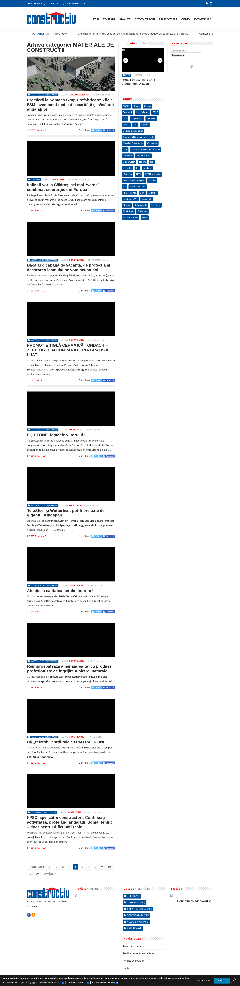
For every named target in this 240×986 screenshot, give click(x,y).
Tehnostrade (141, 205)
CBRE (155, 112)
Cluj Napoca (137, 118)
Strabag (126, 205)
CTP (125, 149)
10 (109, 866)
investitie (127, 168)
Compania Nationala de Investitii (138, 137)
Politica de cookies (133, 960)
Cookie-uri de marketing (103, 982)
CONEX (185, 19)
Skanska (153, 192)
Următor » (50, 873)
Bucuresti (127, 112)
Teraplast (155, 205)
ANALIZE (125, 19)
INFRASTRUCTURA (136, 909)
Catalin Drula (142, 112)
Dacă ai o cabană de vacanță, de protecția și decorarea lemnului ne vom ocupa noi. (68, 267)
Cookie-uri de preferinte (49, 982)
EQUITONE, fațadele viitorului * (56, 435)
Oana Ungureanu (78, 95)
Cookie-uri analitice (76, 982)
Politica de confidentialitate (138, 953)
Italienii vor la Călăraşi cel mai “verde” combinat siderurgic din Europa (63, 187)
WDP (144, 217)
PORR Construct (137, 186)
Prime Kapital (129, 192)
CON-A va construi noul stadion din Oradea (138, 82)
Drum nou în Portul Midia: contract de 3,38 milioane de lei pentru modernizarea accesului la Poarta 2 (128, 33)
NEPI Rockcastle (152, 174)
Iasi (151, 161)
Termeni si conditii (133, 945)
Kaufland (147, 168)
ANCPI (126, 106)
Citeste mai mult (37, 130)
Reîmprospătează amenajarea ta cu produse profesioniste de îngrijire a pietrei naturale (69, 668)
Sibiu (142, 192)
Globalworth (129, 161)
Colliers (145, 124)
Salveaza (222, 980)
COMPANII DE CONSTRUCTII (43, 812)
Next (160, 60)
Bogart (137, 106)
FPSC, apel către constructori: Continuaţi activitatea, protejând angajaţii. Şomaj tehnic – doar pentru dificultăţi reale (69, 822)
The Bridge (128, 211)
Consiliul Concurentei (133, 143)
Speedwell (146, 199)
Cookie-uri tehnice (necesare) (17, 982)
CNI (135, 124)
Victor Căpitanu (130, 217)
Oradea (152, 180)
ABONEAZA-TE (76, 3)
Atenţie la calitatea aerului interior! (60, 590)
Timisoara (142, 211)
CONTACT (54, 3)
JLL (137, 168)
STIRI (95, 19)
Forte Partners (143, 155)
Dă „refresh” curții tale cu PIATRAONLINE (66, 742)
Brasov (147, 106)
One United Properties (133, 180)
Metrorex (127, 174)
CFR (125, 118)
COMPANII (109, 19)
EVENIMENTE (202, 19)
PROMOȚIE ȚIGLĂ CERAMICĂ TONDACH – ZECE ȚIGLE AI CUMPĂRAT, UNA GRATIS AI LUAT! (68, 350)
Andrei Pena (58, 180)
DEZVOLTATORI (145, 19)
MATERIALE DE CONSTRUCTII (44, 95)
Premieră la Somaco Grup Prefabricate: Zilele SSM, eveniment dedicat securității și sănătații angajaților (70, 105)
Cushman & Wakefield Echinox (145, 149)
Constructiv (76, 260)
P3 (124, 186)
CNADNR (151, 118)
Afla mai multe (204, 980)
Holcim (142, 161)
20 (37, 873)
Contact (127, 967)
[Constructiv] (51, 21)
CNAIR (126, 124)
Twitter (98, 130)
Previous (125, 60)
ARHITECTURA (168, 19)
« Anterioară (36, 866)
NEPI (138, 174)
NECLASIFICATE (135, 922)
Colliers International (133, 131)
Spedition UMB (130, 199)
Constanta (152, 143)
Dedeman (127, 155)
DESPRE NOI (34, 3)
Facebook (110, 130)
